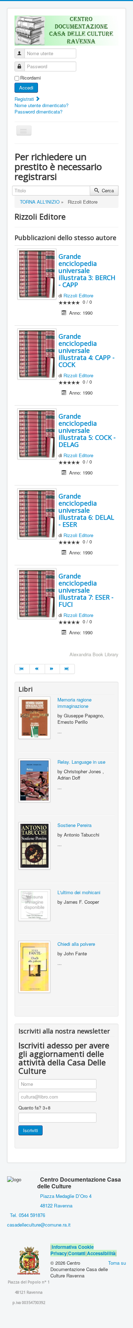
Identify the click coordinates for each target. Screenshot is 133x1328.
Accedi (26, 87)
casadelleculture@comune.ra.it (39, 1224)
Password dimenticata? (38, 111)
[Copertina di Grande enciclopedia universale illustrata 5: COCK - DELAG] (36, 433)
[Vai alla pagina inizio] (22, 669)
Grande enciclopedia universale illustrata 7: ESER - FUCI (86, 590)
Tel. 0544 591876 (27, 1215)
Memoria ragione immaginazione (74, 702)
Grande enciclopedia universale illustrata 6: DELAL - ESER (86, 510)
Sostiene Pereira (74, 825)
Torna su (117, 1262)
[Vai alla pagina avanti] (52, 669)
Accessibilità (101, 1253)
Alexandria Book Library (94, 654)
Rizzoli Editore (78, 295)
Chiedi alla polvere (76, 943)
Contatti (76, 1253)
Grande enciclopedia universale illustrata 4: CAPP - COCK (87, 350)
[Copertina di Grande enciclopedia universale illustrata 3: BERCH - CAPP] (36, 273)
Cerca (107, 190)
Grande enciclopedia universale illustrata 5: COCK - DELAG (87, 430)
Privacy (58, 1253)
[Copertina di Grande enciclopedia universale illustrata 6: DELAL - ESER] (36, 513)
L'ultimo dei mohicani (78, 892)
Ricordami (30, 78)
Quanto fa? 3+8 (34, 1108)
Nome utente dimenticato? (41, 105)
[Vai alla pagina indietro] (37, 669)
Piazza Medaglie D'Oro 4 (65, 1196)
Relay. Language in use (81, 761)
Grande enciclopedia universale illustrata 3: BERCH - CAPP (87, 270)
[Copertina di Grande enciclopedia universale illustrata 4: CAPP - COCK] (36, 353)
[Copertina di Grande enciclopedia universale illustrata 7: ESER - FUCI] (36, 593)
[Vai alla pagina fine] (67, 669)
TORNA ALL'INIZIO (40, 201)
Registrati (25, 98)
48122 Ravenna (54, 1205)
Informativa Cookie (73, 1246)
